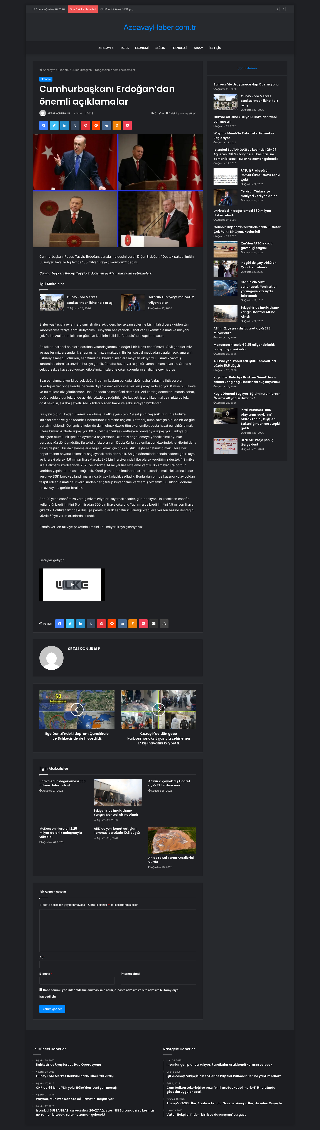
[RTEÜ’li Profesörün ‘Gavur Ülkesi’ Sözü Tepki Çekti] (225, 176)
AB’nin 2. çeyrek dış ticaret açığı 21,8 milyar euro (169, 783)
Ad (42, 957)
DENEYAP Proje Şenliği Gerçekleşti (257, 442)
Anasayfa (105, 48)
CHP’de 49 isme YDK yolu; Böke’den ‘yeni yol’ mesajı (135, 9)
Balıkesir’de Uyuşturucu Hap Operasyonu (246, 84)
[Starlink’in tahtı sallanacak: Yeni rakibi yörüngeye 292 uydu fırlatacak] (225, 288)
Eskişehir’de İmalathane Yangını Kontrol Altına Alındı (116, 812)
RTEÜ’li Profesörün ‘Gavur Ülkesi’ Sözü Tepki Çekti (260, 175)
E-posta (45, 973)
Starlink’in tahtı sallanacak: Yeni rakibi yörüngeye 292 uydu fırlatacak (258, 289)
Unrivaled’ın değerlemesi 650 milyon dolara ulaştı (62, 783)
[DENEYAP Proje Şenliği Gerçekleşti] (225, 446)
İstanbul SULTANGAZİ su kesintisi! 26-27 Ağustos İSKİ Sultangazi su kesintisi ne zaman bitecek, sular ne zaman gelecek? (246, 154)
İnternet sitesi (130, 973)
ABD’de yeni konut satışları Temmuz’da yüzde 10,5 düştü (117, 830)
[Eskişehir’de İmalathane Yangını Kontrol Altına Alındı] (118, 792)
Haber (124, 48)
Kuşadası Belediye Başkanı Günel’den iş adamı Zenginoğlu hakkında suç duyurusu (247, 379)
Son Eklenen (247, 68)
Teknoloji (179, 48)
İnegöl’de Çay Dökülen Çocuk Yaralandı (258, 265)
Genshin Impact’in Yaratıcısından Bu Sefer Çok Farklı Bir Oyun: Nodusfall (247, 229)
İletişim (215, 48)
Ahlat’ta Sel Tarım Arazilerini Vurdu (171, 860)
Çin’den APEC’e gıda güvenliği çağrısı (257, 245)
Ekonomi (142, 48)
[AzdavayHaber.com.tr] (160, 27)
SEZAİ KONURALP (58, 113)
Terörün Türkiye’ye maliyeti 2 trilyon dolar (259, 193)
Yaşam (198, 48)
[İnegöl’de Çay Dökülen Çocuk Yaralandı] (225, 269)
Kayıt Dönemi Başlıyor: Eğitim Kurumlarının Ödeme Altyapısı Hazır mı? (247, 395)
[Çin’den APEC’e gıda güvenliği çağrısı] (225, 249)
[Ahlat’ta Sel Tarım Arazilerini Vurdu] (172, 840)
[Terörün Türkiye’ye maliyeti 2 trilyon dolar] (133, 302)
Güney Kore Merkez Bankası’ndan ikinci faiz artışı (259, 100)
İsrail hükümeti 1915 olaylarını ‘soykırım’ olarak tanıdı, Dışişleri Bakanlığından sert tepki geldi (260, 419)
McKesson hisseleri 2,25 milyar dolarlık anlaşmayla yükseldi (60, 832)
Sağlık (160, 48)
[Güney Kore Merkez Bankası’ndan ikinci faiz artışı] (52, 302)
